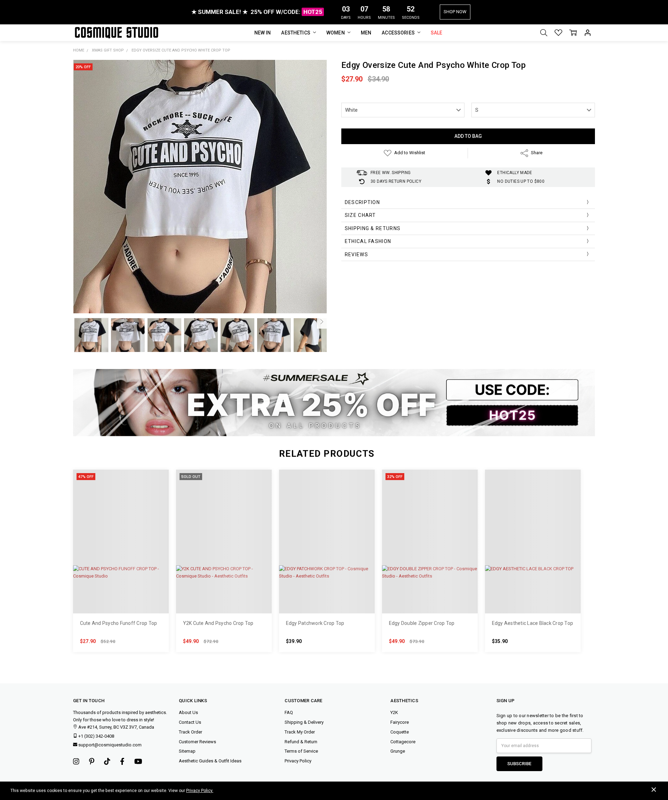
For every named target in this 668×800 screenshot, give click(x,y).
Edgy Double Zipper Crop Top (422, 623)
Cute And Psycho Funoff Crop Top (118, 623)
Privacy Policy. (199, 790)
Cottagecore (402, 741)
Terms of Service (301, 751)
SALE (437, 33)
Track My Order (300, 732)
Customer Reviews (197, 741)
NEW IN (262, 33)
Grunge (397, 751)
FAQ (289, 712)
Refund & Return (301, 741)
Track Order (190, 732)
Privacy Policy (298, 760)
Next (322, 322)
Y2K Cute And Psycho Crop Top (218, 623)
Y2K (394, 712)
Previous (78, 322)
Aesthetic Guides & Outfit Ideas (210, 760)
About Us (188, 712)
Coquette (399, 732)
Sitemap (187, 751)
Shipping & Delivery (304, 722)
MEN (366, 33)
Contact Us (190, 722)
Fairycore (399, 722)
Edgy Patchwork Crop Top (315, 623)
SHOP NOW (455, 11)
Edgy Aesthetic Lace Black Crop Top (532, 623)
